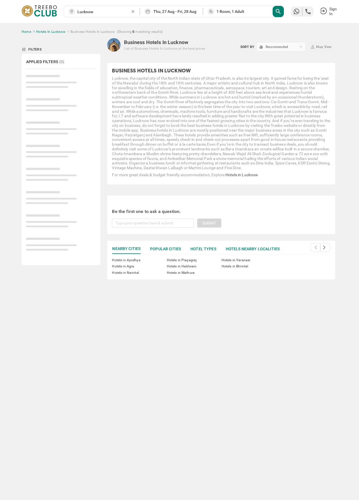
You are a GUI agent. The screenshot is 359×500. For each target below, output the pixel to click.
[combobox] (104, 12)
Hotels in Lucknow (241, 175)
